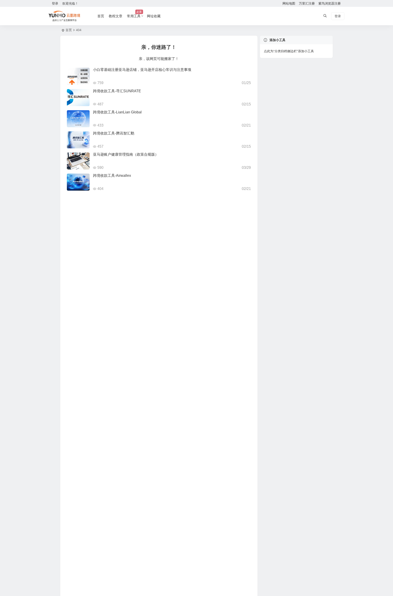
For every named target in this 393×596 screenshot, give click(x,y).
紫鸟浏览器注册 (329, 3)
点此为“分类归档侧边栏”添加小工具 (289, 51)
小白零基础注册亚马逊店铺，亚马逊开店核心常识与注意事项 (142, 70)
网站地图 (288, 3)
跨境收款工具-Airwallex (112, 175)
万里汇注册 (307, 3)
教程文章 (115, 16)
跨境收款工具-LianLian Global (117, 112)
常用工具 (134, 14)
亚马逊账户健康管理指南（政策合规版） (126, 154)
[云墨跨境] (64, 16)
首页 (100, 16)
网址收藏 (154, 16)
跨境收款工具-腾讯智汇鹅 (113, 133)
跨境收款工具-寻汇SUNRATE (117, 91)
